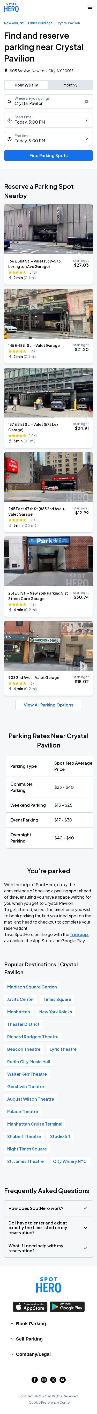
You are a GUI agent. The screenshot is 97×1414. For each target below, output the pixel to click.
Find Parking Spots (48, 155)
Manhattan (18, 1011)
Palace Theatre (22, 1111)
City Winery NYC (70, 1161)
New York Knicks (55, 1011)
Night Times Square (27, 1149)
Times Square (57, 999)
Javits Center (20, 999)
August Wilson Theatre (30, 1099)
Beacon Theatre (23, 1049)
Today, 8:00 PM (30, 140)
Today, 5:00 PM (30, 122)
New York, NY (14, 23)
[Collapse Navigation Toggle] (90, 7)
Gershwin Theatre (25, 1086)
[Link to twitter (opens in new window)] (53, 1381)
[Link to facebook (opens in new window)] (35, 1381)
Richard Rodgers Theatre (32, 1036)
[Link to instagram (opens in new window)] (44, 1381)
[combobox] (48, 101)
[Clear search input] (87, 101)
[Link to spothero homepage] (48, 1284)
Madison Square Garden (32, 986)
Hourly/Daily (26, 85)
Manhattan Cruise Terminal (34, 1124)
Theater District (23, 1024)
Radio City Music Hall (28, 1061)
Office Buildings (40, 23)
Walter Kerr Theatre (27, 1074)
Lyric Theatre (63, 1049)
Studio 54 (60, 1136)
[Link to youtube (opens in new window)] (62, 1381)
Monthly (71, 85)
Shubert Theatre (24, 1136)
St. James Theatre (25, 1161)
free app (79, 934)
